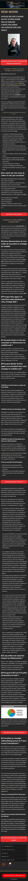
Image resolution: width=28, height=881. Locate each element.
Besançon (5, 805)
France (3, 787)
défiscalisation (6, 453)
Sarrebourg (13, 825)
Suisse (8, 789)
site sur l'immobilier (18, 392)
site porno (19, 424)
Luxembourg (21, 787)
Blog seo (18, 123)
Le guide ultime (14, 879)
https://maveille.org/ (8, 849)
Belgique (14, 789)
